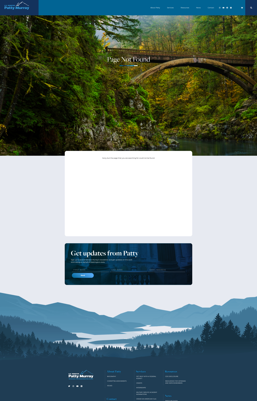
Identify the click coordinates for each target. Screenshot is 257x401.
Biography (111, 376)
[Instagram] (219, 7)
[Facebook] (227, 7)
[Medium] (81, 386)
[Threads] (238, 7)
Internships (141, 388)
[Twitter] (69, 386)
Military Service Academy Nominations (146, 393)
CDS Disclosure (171, 376)
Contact (211, 8)
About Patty (155, 8)
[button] (251, 7)
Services (170, 8)
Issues (109, 386)
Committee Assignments (117, 381)
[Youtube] (223, 7)
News (198, 8)
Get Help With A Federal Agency (146, 377)
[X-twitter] (234, 7)
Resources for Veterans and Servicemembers (175, 382)
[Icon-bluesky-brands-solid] (242, 7)
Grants (139, 383)
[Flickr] (231, 7)
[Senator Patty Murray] (17, 12)
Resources (185, 8)
